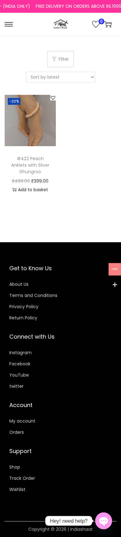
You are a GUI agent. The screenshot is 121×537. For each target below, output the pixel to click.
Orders (16, 432)
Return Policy (23, 318)
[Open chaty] (103, 520)
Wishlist (17, 489)
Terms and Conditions (33, 295)
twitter (16, 386)
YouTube (19, 375)
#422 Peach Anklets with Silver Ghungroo (30, 165)
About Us (19, 284)
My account (22, 421)
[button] (53, 97)
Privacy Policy (23, 306)
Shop (14, 467)
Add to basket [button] (33, 190)
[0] (96, 24)
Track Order (22, 478)
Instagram (20, 353)
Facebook (19, 364)
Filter (64, 59)
